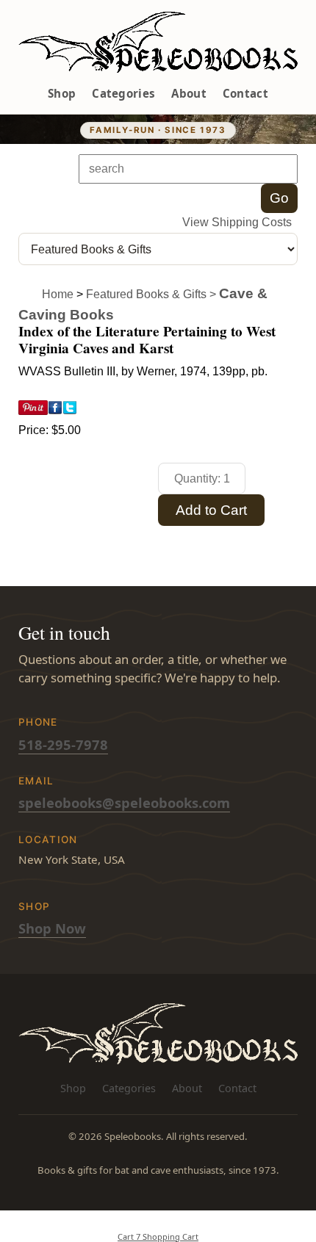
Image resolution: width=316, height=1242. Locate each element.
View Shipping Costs (237, 222)
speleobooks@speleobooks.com (124, 802)
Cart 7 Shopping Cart (158, 1236)
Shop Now (52, 928)
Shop (62, 93)
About (189, 93)
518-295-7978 (63, 744)
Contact (245, 93)
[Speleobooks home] (158, 42)
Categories (123, 93)
